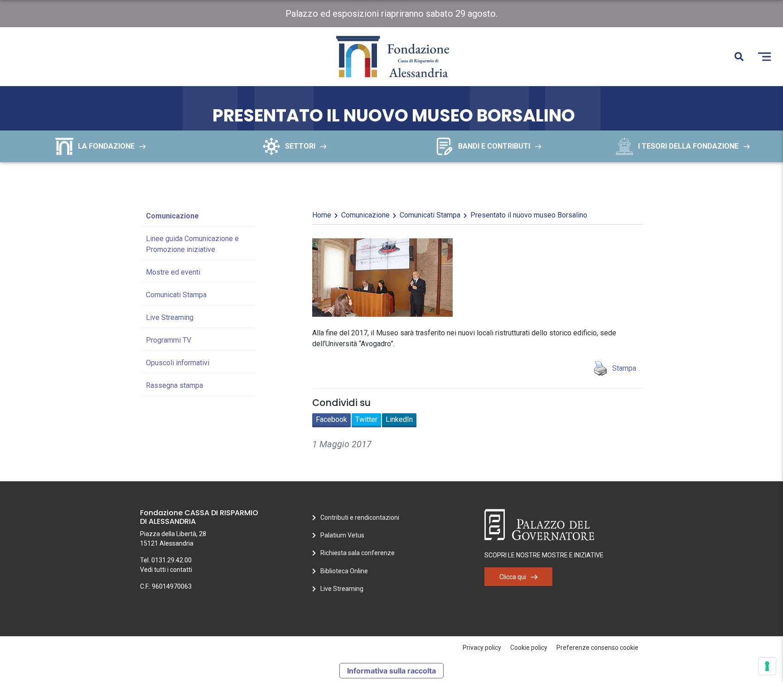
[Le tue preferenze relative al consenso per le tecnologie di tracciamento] (767, 666)
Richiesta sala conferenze (357, 552)
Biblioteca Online (344, 571)
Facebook (331, 419)
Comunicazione (172, 216)
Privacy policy (482, 647)
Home (321, 215)
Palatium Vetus (342, 535)
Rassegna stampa (174, 385)
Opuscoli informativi (177, 362)
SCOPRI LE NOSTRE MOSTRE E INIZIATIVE (544, 555)
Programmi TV (168, 340)
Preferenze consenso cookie (597, 647)
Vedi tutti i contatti (166, 569)
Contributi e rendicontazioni (359, 517)
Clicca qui (512, 576)
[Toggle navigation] (764, 56)
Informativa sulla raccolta (391, 670)
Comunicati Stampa (176, 294)
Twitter (366, 419)
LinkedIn (399, 419)
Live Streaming (169, 317)
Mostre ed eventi (173, 272)
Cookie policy (528, 647)
